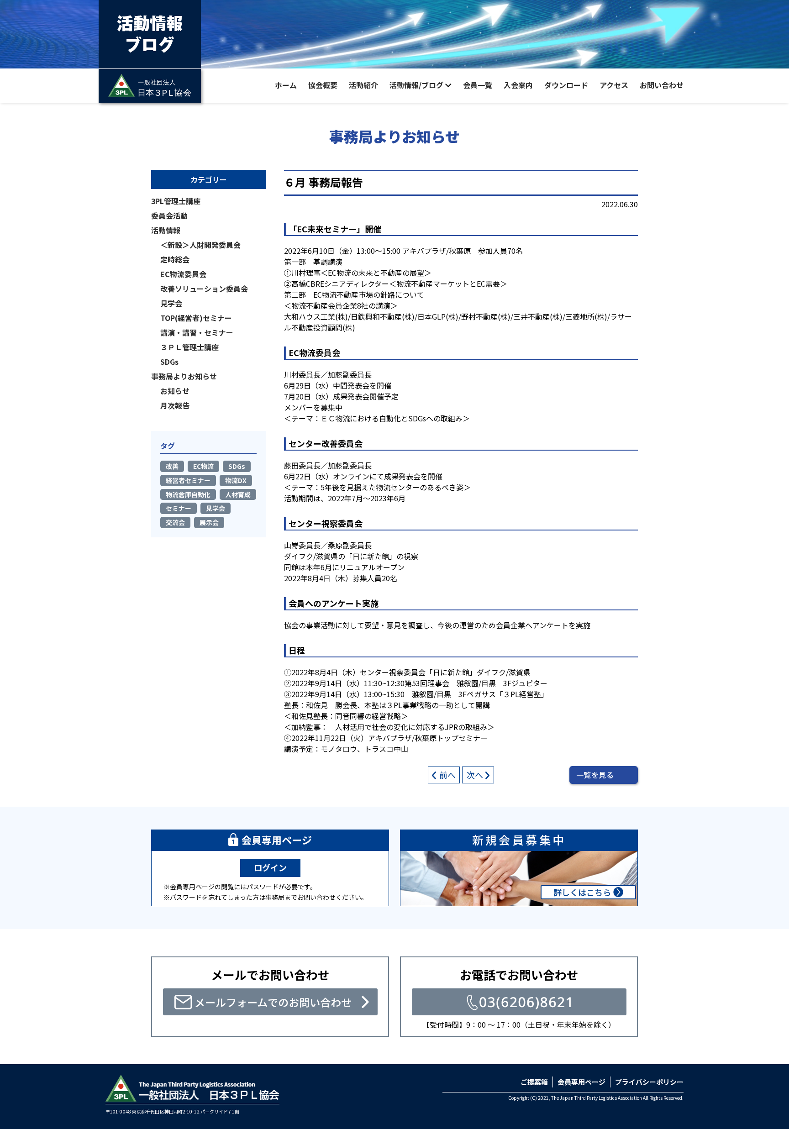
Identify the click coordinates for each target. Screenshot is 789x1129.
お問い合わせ (662, 84)
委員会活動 (169, 215)
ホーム (286, 84)
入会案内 (518, 84)
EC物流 (203, 466)
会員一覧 (477, 84)
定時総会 (174, 259)
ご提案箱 (534, 1082)
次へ (475, 775)
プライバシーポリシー (649, 1082)
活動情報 (165, 230)
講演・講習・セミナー (196, 332)
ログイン (270, 867)
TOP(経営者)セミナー (196, 317)
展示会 (209, 522)
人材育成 (238, 494)
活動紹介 (363, 84)
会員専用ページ (581, 1082)
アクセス (614, 84)
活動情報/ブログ (416, 84)
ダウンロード (566, 84)
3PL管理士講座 (175, 200)
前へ (447, 775)
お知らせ (174, 390)
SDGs (169, 361)
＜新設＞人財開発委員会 (200, 244)
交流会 (175, 522)
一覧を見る (595, 774)
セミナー (178, 508)
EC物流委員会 (183, 273)
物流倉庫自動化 (188, 494)
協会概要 (322, 84)
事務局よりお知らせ (184, 376)
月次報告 (174, 405)
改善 (172, 466)
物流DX (236, 480)
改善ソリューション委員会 (204, 288)
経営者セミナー (188, 480)
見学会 (171, 303)
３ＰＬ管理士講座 (189, 346)
